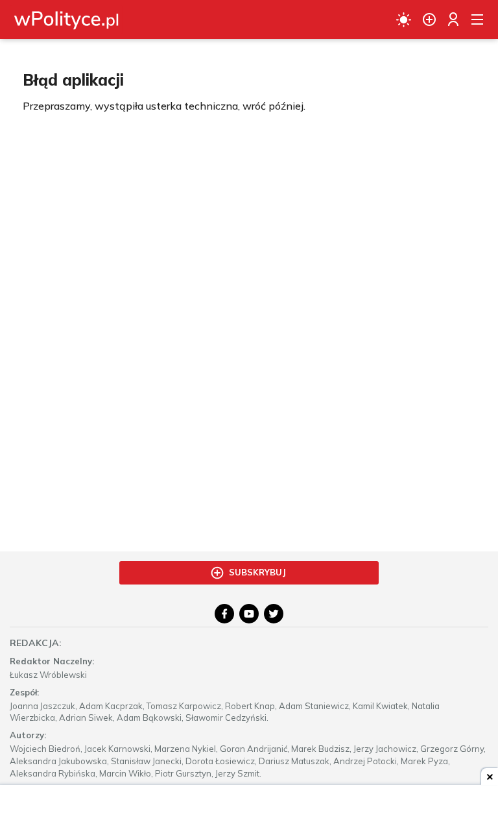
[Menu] (477, 19)
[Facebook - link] (224, 613)
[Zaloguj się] (453, 19)
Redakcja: (36, 643)
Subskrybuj (257, 572)
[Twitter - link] (273, 613)
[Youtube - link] (249, 613)
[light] (403, 19)
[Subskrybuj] (429, 19)
